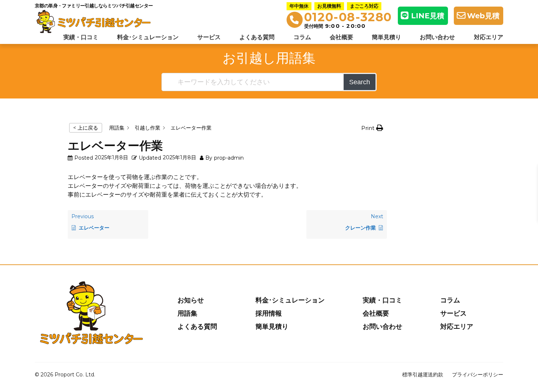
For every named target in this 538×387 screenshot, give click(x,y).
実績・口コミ (80, 37)
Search (359, 82)
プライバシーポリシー (477, 374)
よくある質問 (256, 37)
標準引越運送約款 (422, 374)
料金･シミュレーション (148, 37)
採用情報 (268, 313)
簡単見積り (386, 37)
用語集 (187, 313)
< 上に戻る (85, 127)
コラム (302, 37)
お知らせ (191, 300)
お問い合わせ (437, 37)
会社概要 (341, 37)
